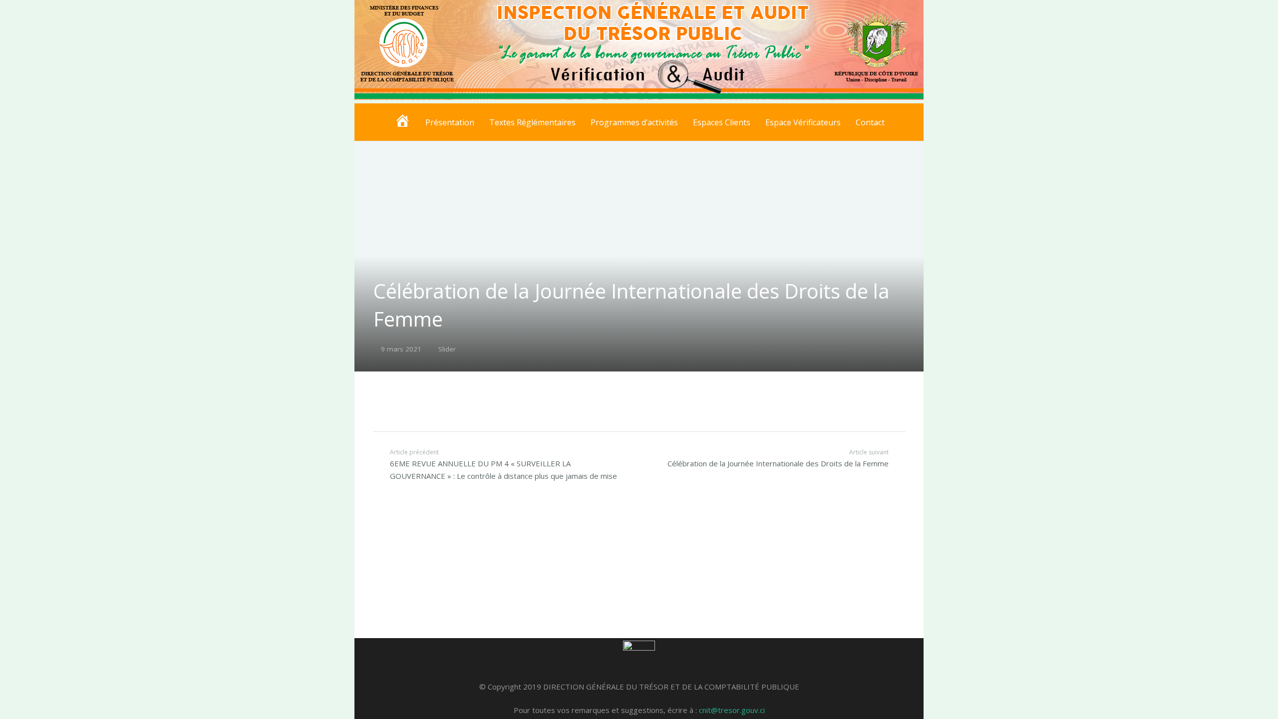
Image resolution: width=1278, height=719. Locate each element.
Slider (447, 349)
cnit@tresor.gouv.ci (732, 710)
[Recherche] (901, 122)
